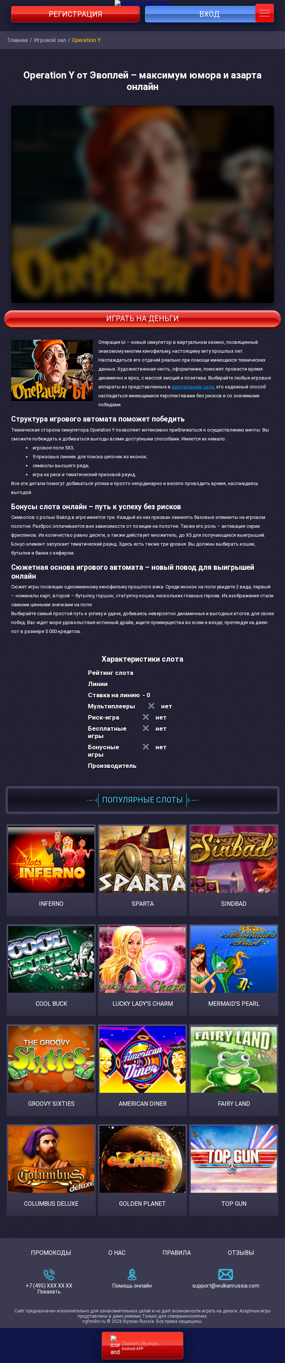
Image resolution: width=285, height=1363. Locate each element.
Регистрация (75, 14)
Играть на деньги (142, 318)
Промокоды (51, 1252)
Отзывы (241, 1252)
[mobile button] (264, 13)
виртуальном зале (193, 387)
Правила (177, 1252)
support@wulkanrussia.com (225, 1286)
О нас (116, 1252)
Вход (209, 14)
